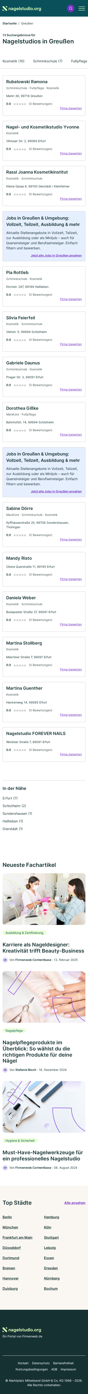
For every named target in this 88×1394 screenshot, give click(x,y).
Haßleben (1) (13, 821)
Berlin (7, 1217)
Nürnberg (52, 1278)
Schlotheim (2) (14, 806)
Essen (49, 1258)
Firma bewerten (71, 108)
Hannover (11, 1278)
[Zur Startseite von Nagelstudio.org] (22, 8)
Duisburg (10, 1288)
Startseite (10, 23)
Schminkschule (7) (48, 61)
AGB (54, 1369)
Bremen (9, 1268)
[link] (44, 96)
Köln (47, 1227)
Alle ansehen (74, 1203)
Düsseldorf (12, 1248)
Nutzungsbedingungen (32, 1369)
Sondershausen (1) (17, 813)
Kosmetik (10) (14, 61)
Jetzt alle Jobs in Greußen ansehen (56, 255)
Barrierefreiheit (63, 1363)
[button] (70, 8)
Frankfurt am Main (17, 1237)
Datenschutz (41, 1363)
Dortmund (11, 1258)
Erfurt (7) (10, 798)
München (10, 1227)
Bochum (51, 1288)
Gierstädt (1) (13, 829)
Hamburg (51, 1217)
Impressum (68, 1369)
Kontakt (23, 1363)
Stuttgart (51, 1237)
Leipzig (50, 1248)
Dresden (51, 1268)
